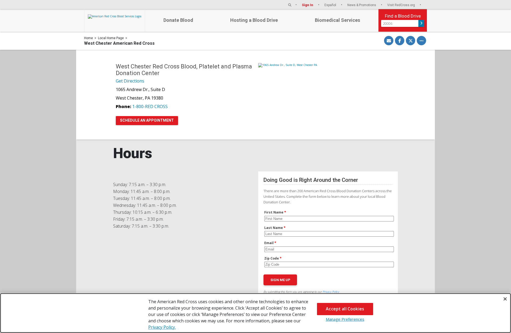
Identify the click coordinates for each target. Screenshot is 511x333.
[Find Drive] (421, 23)
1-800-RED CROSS (150, 106)
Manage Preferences (345, 319)
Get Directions (130, 81)
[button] (289, 5)
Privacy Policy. (162, 327)
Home (88, 38)
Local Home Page (111, 38)
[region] (255, 313)
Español (330, 4)
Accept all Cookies (345, 309)
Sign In (308, 4)
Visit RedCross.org (401, 4)
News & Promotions (362, 4)
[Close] (505, 299)
